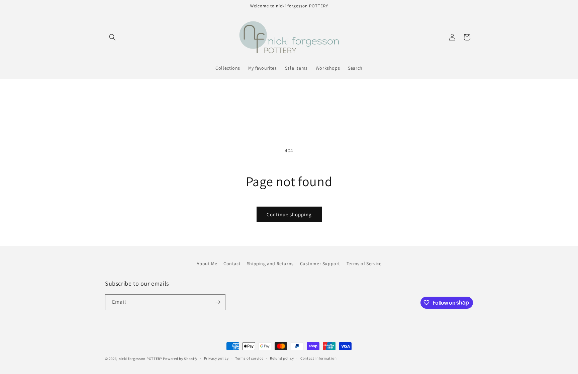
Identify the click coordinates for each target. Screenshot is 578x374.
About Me (207, 263)
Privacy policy (216, 358)
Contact (231, 263)
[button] (112, 37)
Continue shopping (289, 214)
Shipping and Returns (270, 263)
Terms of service (249, 358)
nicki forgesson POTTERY (140, 358)
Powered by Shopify (180, 358)
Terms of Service (364, 263)
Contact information (318, 358)
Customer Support (320, 263)
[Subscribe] (217, 302)
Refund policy (282, 358)
